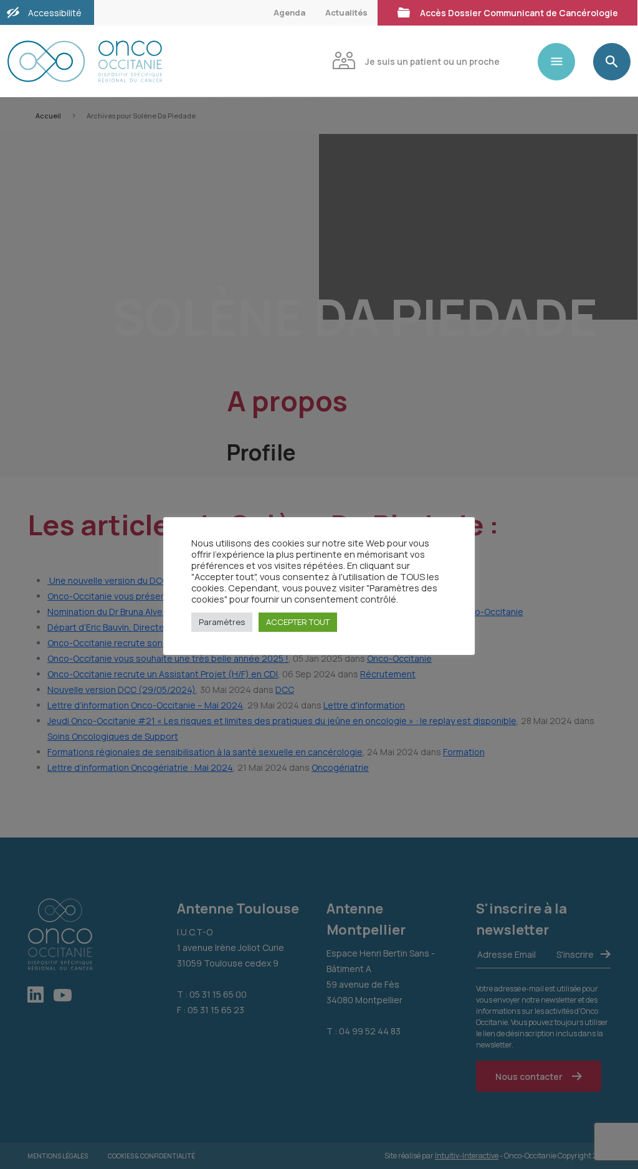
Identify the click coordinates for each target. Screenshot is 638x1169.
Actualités (346, 12)
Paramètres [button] (222, 621)
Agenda (289, 12)
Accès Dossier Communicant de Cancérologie (519, 13)
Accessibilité (55, 13)
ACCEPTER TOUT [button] (298, 621)
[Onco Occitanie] (154, 61)
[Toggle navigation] (561, 62)
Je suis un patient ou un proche (432, 61)
